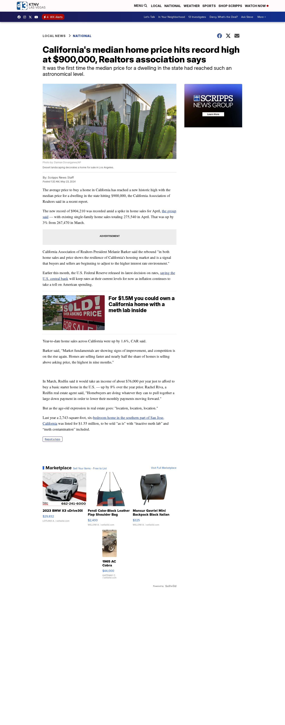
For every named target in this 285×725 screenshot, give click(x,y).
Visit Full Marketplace (163, 467)
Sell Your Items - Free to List (90, 468)
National (172, 6)
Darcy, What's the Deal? (224, 17)
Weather (192, 6)
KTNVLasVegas (19, 17)
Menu (139, 5)
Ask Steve (247, 17)
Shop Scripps (230, 6)
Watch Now (256, 6)
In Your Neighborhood (171, 17)
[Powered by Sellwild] (170, 586)
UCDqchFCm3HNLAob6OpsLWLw (37, 17)
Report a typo (52, 439)
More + (261, 17)
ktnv (25, 17)
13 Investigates (197, 17)
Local (156, 6)
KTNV (31, 17)
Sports (209, 6)
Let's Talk (149, 17)
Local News (54, 36)
